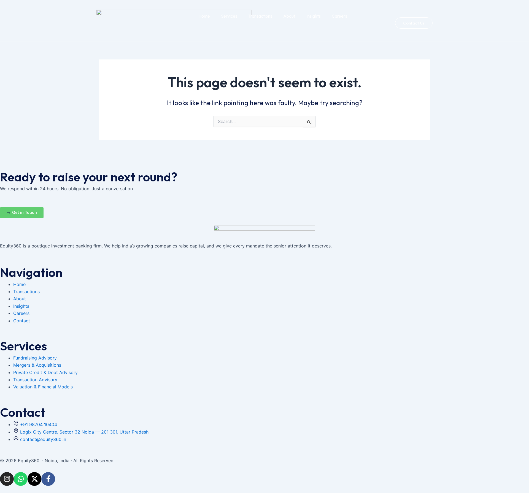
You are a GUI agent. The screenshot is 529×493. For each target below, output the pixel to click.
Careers (339, 16)
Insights (313, 16)
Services (229, 16)
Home (204, 16)
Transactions (260, 16)
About (289, 16)
